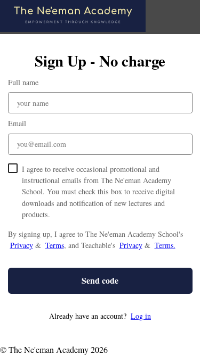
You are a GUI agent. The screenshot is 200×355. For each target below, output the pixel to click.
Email (17, 123)
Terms (54, 245)
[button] (100, 316)
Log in (141, 316)
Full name (23, 82)
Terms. (165, 245)
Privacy (21, 245)
